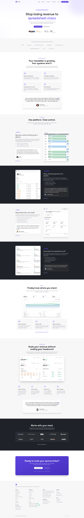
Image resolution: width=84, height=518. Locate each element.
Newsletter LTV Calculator (33, 503)
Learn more (17, 160)
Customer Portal (17, 492)
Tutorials (30, 495)
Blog (29, 499)
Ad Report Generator (33, 506)
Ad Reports (17, 495)
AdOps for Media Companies (47, 495)
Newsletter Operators (18, 506)
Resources (54, 1)
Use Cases (48, 1)
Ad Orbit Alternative (45, 500)
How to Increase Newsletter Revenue (48, 492)
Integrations (17, 502)
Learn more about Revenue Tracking (41, 332)
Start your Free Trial (65, 1)
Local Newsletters (18, 507)
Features (43, 1)
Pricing (39, 1)
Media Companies (18, 509)
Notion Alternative (45, 503)
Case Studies (58, 492)
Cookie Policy (58, 500)
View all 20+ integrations (41, 444)
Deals (16, 498)
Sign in (59, 1)
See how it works (46, 26)
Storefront (16, 501)
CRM (16, 499)
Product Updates (31, 498)
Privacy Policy (58, 499)
